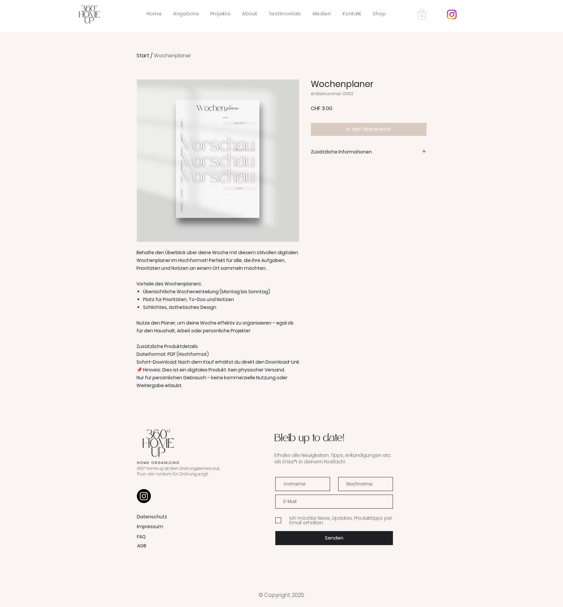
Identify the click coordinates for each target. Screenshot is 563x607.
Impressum (150, 526)
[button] (421, 14)
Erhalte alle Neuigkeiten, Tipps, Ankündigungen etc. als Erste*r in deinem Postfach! (332, 458)
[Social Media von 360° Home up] (144, 496)
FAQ (141, 536)
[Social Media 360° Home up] (451, 14)
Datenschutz (152, 516)
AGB (141, 545)
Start (143, 55)
